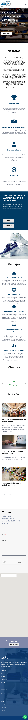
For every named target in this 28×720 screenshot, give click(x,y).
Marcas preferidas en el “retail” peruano (11, 484)
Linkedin (3, 710)
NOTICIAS (3, 682)
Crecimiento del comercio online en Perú (12, 452)
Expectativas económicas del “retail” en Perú (14, 420)
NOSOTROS (3, 676)
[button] (2, 383)
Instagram (3, 707)
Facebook (3, 704)
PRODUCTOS (4, 679)
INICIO (2, 673)
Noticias (14, 394)
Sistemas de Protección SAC (13, 718)
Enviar (4, 567)
